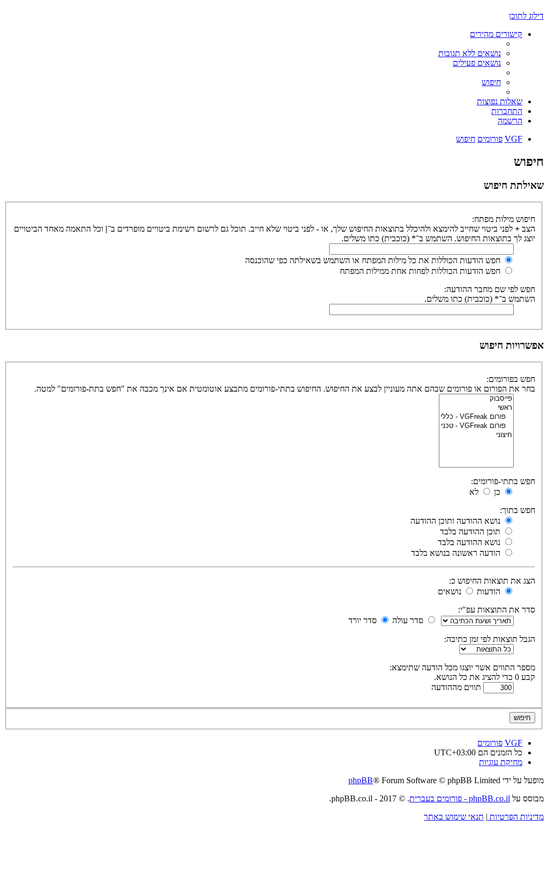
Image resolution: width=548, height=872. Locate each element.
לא (475, 491)
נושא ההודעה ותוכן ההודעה (456, 520)
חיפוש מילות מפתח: (503, 219)
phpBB (360, 780)
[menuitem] (469, 53)
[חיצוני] (476, 435)
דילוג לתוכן (526, 15)
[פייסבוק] (476, 398)
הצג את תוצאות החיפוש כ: (492, 580)
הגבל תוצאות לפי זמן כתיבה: (489, 639)
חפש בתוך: (517, 510)
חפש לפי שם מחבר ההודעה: (489, 289)
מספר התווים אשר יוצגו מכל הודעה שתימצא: (462, 667)
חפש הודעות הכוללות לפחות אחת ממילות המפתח (421, 271)
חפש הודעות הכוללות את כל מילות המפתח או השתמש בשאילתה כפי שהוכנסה (374, 260)
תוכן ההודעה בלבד (471, 531)
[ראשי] (476, 407)
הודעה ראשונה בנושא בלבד (457, 552)
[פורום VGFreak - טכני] (476, 426)
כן (498, 491)
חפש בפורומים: (510, 379)
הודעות (490, 591)
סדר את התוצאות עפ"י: (496, 609)
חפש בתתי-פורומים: (503, 481)
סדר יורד (363, 620)
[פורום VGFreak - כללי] (476, 417)
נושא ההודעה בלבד (470, 542)
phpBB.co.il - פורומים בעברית (459, 798)
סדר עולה (408, 620)
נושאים (450, 591)
